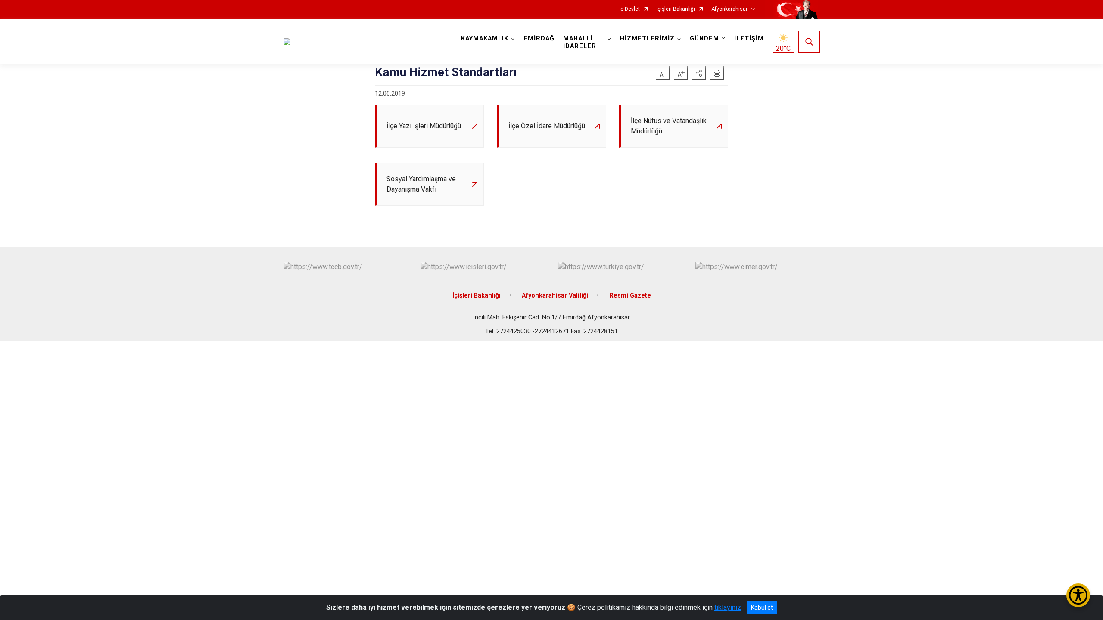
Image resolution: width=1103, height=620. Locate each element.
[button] (699, 73)
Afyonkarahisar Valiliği (555, 295)
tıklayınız (727, 607)
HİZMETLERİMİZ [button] (647, 38)
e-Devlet (630, 9)
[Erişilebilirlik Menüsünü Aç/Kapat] (1078, 595)
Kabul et (762, 607)
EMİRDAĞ (539, 38)
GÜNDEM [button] (704, 38)
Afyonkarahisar (729, 9)
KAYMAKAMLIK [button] (484, 38)
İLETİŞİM (749, 38)
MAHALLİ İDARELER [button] (579, 42)
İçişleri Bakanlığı (675, 9)
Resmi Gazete (630, 295)
